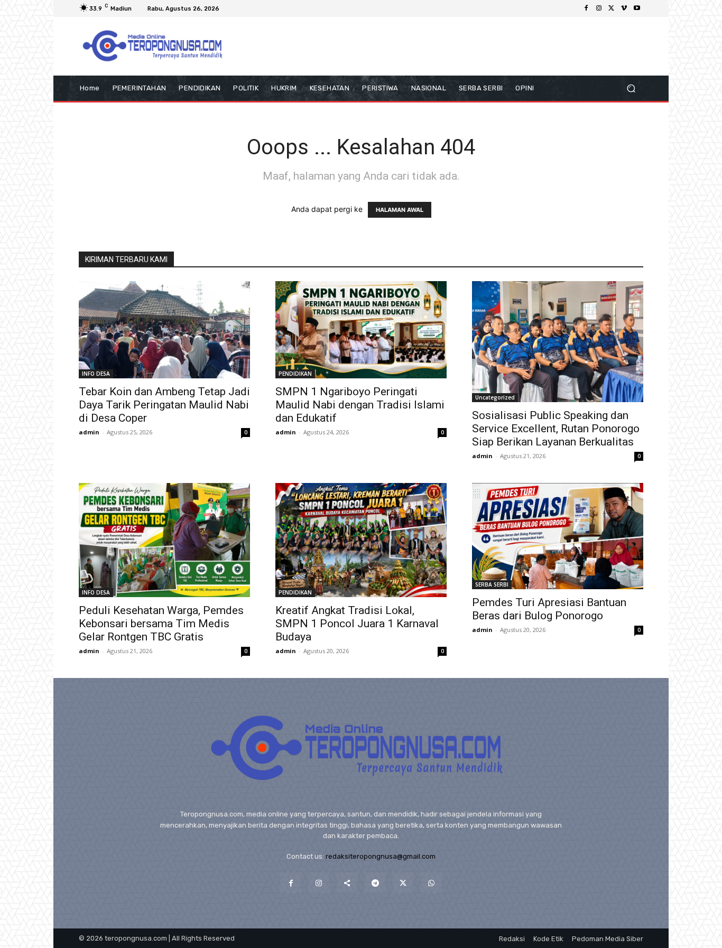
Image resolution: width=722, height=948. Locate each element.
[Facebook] (586, 8)
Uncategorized (495, 397)
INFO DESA (96, 373)
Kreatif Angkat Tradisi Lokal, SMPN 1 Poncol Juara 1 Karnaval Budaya (357, 623)
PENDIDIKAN (295, 373)
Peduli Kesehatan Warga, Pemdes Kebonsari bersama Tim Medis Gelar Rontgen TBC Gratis (161, 623)
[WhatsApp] (431, 882)
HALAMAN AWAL (399, 209)
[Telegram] (375, 882)
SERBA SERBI (491, 584)
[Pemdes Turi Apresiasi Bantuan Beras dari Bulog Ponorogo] (557, 536)
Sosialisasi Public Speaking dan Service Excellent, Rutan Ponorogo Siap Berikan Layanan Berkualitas (556, 428)
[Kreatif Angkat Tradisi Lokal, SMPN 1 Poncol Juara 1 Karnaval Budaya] (361, 540)
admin (89, 432)
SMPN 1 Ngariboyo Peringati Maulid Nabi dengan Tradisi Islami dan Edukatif (360, 404)
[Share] (347, 882)
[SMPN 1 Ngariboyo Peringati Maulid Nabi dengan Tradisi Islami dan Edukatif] (361, 329)
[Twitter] (611, 8)
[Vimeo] (624, 8)
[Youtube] (637, 8)
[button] (630, 88)
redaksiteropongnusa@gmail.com (381, 856)
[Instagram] (599, 8)
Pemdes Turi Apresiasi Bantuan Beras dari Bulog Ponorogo (549, 609)
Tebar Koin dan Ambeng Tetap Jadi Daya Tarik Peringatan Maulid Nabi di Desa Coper (164, 404)
